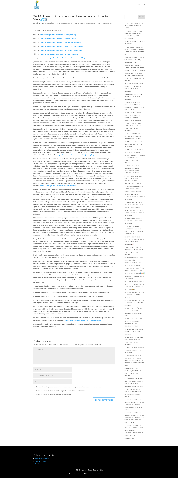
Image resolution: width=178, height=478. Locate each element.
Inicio (139, 4)
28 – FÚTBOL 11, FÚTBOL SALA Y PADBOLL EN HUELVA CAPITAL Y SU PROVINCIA (134, 213)
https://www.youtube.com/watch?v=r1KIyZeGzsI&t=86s (60, 42)
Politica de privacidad (42, 459)
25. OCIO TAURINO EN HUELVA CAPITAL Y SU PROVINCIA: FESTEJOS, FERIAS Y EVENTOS (134, 189)
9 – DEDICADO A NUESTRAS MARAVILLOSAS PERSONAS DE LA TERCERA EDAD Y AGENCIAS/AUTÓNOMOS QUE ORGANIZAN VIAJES (134, 430)
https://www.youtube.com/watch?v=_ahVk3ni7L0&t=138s (60, 50)
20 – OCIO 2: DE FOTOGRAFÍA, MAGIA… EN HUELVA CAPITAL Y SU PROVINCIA (134, 144)
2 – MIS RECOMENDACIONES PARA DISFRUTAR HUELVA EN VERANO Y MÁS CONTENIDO (133, 136)
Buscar (141, 17)
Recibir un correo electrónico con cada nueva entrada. (54, 395)
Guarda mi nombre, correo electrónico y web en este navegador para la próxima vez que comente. (69, 387)
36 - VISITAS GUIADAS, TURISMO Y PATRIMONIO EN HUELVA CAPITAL (76, 23)
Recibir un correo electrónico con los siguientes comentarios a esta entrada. (61, 391)
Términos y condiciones (43, 464)
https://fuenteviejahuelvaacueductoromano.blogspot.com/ (70, 58)
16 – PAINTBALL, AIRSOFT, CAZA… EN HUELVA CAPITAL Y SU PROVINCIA (135, 96)
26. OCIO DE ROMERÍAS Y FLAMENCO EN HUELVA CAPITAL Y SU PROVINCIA (135, 197)
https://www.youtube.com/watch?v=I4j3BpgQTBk (82, 320)
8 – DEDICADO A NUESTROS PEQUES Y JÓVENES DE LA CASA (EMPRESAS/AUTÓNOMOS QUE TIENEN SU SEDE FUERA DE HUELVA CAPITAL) (134, 417)
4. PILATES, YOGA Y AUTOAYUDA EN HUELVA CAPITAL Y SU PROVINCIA (134, 331)
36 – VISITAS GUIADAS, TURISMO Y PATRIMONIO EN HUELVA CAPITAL (134, 294)
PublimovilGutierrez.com (99, 474)
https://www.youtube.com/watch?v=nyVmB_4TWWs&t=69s (61, 46)
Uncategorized (129, 438)
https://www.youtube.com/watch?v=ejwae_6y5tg (75, 155)
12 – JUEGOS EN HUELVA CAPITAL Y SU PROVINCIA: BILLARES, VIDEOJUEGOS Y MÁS (135, 59)
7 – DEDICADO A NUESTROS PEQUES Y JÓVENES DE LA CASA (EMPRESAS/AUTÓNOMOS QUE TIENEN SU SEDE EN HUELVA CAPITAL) (134, 404)
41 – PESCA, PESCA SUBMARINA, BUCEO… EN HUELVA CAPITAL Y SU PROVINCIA (134, 350)
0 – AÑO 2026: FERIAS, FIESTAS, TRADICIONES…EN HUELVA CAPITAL (134, 25)
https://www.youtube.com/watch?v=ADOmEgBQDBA (58, 54)
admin (38, 23)
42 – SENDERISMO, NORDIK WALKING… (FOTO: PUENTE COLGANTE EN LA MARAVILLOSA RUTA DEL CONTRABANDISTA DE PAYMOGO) (134, 360)
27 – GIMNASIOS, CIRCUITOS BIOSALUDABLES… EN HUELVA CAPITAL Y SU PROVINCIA (134, 205)
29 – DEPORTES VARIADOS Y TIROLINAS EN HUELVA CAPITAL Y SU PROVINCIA (134, 221)
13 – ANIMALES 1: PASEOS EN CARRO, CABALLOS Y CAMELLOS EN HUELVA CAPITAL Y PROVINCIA (135, 67)
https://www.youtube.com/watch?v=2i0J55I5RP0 (58, 186)
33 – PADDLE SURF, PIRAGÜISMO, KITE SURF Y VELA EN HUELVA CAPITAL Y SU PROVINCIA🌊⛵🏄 (135, 270)
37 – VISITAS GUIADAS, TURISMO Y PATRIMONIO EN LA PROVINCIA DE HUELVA (134, 302)
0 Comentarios (107, 23)
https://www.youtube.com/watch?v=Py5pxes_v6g (57, 35)
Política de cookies (41, 461)
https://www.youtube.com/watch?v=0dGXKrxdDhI (57, 38)
